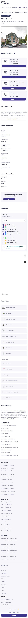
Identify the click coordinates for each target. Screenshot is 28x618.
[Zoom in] (25, 254)
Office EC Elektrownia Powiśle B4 (9, 455)
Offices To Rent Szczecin (7, 488)
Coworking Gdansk (6, 510)
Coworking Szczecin (6, 524)
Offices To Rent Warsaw (15, 12)
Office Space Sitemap (7, 599)
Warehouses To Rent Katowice (9, 550)
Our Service (4, 573)
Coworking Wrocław (6, 504)
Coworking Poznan (6, 522)
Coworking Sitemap (6, 602)
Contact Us (4, 581)
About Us (3, 570)
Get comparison (8, 199)
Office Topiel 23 (5, 433)
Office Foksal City (5, 452)
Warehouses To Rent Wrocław (9, 541)
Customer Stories (5, 576)
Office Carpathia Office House (9, 425)
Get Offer (13, 66)
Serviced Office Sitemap (7, 605)
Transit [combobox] (5, 220)
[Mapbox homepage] (5, 294)
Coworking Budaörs (6, 531)
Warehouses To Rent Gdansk (8, 547)
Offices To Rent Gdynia (7, 483)
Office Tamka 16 (5, 436)
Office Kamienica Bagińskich (8, 439)
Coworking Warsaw (6, 502)
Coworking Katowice (6, 513)
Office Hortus (4, 428)
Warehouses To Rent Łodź (8, 553)
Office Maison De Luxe (7, 431)
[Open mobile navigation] (26, 3)
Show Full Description (13, 119)
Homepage (4, 568)
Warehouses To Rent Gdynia (8, 556)
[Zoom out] (25, 256)
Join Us (3, 579)
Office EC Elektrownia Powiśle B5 (9, 447)
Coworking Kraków (6, 507)
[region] (14, 274)
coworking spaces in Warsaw (9, 415)
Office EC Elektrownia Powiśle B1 (9, 442)
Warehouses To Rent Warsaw (9, 538)
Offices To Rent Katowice (7, 477)
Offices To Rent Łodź (6, 479)
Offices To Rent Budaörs (7, 494)
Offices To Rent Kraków (7, 471)
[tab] (8, 7)
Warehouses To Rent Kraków (8, 544)
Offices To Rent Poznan (7, 485)
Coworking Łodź (5, 516)
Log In (2, 587)
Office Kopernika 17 (6, 450)
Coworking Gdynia (6, 519)
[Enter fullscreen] (25, 262)
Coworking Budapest (6, 528)
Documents (4, 593)
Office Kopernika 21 (6, 444)
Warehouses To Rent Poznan (8, 559)
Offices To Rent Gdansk (7, 474)
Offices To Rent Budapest (8, 491)
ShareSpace (4, 12)
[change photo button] (23, 37)
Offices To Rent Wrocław (7, 468)
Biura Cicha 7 (10, 419)
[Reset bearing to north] (25, 259)
